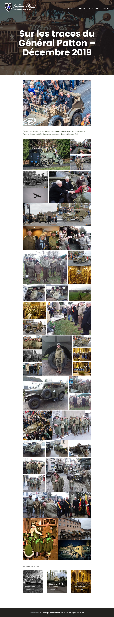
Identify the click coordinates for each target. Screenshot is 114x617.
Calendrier (93, 8)
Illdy (37, 613)
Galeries (81, 8)
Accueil (70, 8)
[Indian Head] (21, 7)
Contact (106, 8)
